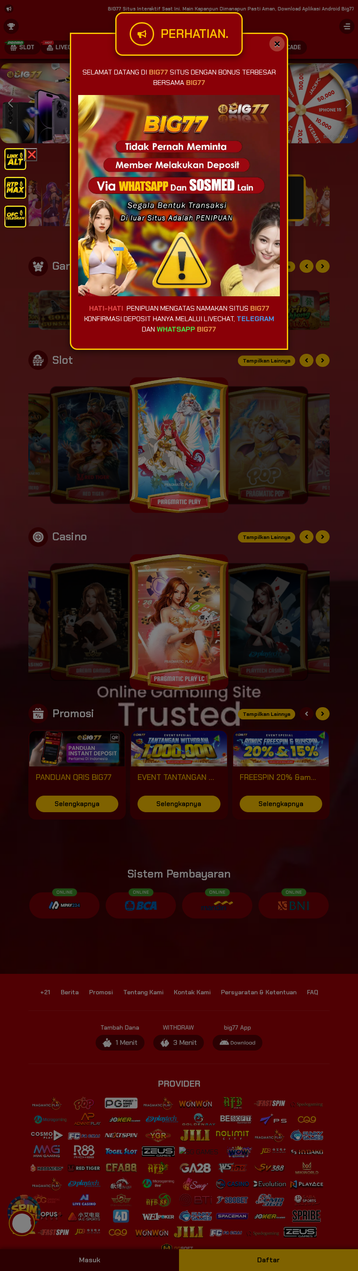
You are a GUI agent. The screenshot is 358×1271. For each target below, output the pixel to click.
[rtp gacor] (15, 187)
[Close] (277, 43)
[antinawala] (15, 158)
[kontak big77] (15, 215)
